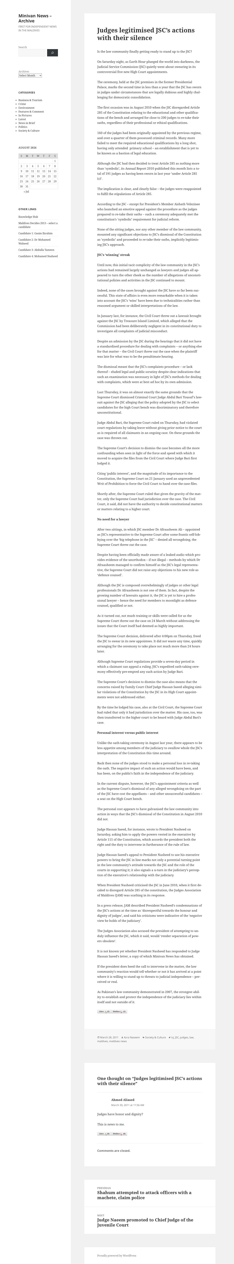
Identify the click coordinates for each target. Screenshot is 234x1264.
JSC (177, 1037)
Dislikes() (119, 1011)
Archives (23, 71)
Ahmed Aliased (122, 1100)
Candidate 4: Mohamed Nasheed (38, 256)
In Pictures (25, 115)
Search (22, 47)
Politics (22, 127)
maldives (102, 1041)
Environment (26, 108)
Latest (22, 119)
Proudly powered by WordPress (116, 1255)
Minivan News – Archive (35, 18)
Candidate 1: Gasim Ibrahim (35, 233)
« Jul (26, 191)
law (191, 1037)
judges (184, 1037)
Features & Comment (31, 111)
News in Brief (26, 123)
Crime (22, 104)
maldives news (118, 1041)
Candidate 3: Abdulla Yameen (36, 250)
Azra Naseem (132, 1037)
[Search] (52, 52)
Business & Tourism (30, 100)
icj (172, 1037)
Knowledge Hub (28, 217)
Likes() (104, 1011)
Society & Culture (29, 130)
